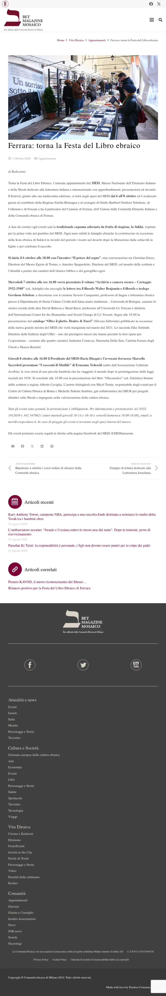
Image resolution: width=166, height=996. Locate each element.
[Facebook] (151, 4)
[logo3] (23, 20)
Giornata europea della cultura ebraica (34, 754)
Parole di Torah (18, 858)
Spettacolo (15, 798)
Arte (11, 761)
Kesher (13, 883)
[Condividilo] (23, 446)
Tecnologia (15, 810)
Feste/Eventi (16, 846)
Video (12, 870)
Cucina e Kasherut (20, 833)
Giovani (13, 906)
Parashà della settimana (24, 877)
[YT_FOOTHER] (136, 665)
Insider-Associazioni (22, 918)
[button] (5, 4)
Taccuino (14, 737)
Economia (15, 767)
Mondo (13, 725)
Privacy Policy (41, 959)
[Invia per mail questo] (13, 446)
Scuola (12, 937)
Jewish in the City (20, 852)
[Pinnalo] (52, 446)
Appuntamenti (47, 158)
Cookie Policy (59, 959)
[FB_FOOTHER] (30, 665)
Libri (11, 779)
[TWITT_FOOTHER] (83, 665)
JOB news (15, 931)
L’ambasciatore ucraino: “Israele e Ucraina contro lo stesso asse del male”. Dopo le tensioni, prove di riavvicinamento (79, 532)
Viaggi (12, 816)
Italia (11, 719)
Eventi (12, 707)
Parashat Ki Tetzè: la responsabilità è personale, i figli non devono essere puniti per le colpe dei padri (79, 545)
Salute (12, 792)
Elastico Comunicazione (143, 987)
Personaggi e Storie (21, 731)
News (12, 925)
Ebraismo (14, 840)
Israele (12, 713)
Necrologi (15, 943)
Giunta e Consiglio (21, 912)
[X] (159, 4)
